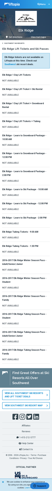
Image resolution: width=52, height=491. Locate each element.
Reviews (26, 431)
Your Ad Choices (35, 458)
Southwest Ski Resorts (14, 43)
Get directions (15, 37)
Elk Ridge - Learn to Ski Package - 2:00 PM (24, 217)
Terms (33, 455)
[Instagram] (22, 416)
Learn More (30, 488)
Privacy (23, 458)
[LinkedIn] (36, 416)
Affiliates (26, 425)
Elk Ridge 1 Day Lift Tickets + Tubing (21, 121)
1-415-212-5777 (27, 437)
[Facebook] (15, 416)
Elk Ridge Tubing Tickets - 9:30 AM (20, 231)
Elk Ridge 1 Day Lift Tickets (16, 75)
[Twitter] (29, 416)
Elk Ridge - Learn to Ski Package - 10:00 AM (25, 189)
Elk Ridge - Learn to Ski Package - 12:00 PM (25, 203)
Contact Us (27, 449)
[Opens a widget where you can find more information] (39, 486)
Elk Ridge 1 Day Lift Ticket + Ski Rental (22, 89)
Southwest (10, 64)
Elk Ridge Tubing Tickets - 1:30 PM (20, 246)
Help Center (27, 443)
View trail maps (38, 37)
